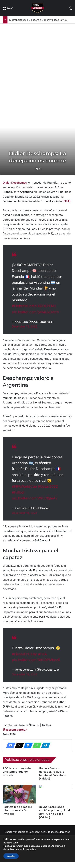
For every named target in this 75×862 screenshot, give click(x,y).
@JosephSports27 (15, 729)
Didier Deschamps (15, 182)
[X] (18, 745)
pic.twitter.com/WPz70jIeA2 (35, 498)
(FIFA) (66, 201)
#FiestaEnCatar (24, 654)
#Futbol (18, 492)
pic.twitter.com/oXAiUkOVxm (35, 312)
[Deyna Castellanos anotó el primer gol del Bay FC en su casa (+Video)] (55, 794)
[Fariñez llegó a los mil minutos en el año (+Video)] (19, 794)
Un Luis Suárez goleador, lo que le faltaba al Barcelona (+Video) (52, 773)
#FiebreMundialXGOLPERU (34, 306)
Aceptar (11, 856)
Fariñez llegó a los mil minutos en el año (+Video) (17, 810)
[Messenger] (27, 745)
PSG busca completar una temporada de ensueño (17, 772)
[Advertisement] (37, 62)
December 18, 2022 (24, 513)
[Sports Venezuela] (37, 8)
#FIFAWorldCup (24, 486)
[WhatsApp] (36, 745)
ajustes (31, 849)
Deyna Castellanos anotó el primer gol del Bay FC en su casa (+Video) (54, 812)
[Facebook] (9, 745)
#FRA (42, 654)
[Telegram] (44, 745)
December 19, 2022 (24, 326)
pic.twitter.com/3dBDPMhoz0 (36, 660)
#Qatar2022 (48, 486)
